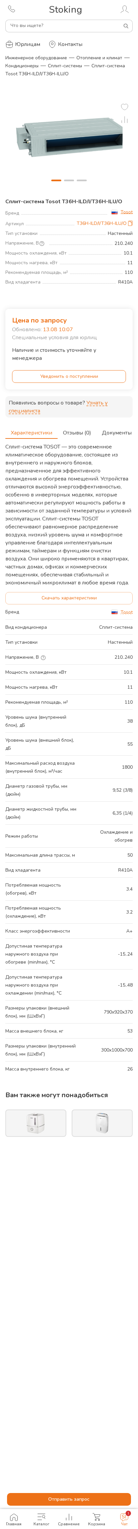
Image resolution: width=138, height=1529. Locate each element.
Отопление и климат (99, 58)
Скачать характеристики (69, 598)
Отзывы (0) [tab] (77, 432)
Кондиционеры (22, 66)
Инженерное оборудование (36, 58)
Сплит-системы (65, 66)
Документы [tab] (117, 432)
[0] (124, 107)
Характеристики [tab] (31, 432)
